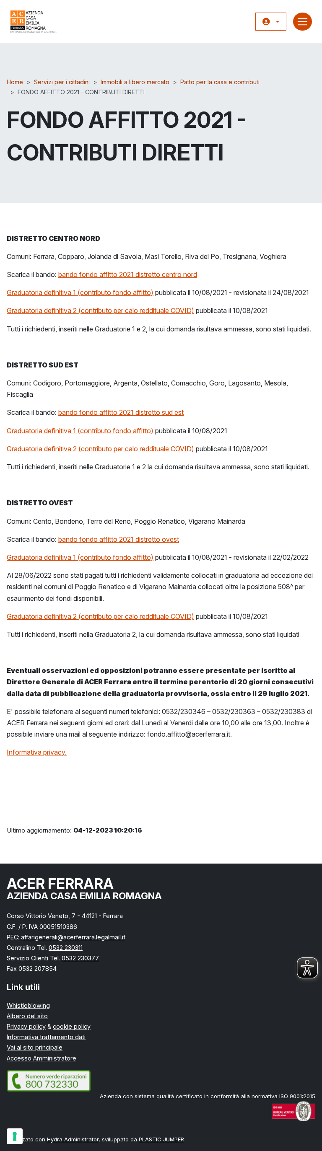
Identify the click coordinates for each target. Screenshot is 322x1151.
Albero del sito (27, 1015)
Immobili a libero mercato (135, 81)
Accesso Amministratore (41, 1058)
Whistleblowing (28, 1005)
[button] (270, 22)
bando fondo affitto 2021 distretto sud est (121, 412)
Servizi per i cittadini (62, 81)
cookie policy (72, 1026)
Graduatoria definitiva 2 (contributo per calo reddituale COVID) (100, 310)
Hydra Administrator (73, 1139)
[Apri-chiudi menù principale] (302, 22)
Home (15, 81)
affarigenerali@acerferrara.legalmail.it (73, 937)
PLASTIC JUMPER (161, 1139)
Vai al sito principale (34, 1047)
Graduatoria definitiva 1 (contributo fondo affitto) (80, 292)
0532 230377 (80, 958)
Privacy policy (26, 1026)
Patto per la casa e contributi (220, 81)
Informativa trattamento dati (46, 1036)
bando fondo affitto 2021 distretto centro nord (127, 274)
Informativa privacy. (37, 752)
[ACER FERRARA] (33, 21)
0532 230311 (66, 947)
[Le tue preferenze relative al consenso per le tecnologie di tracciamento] (15, 1136)
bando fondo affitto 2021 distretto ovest (118, 539)
